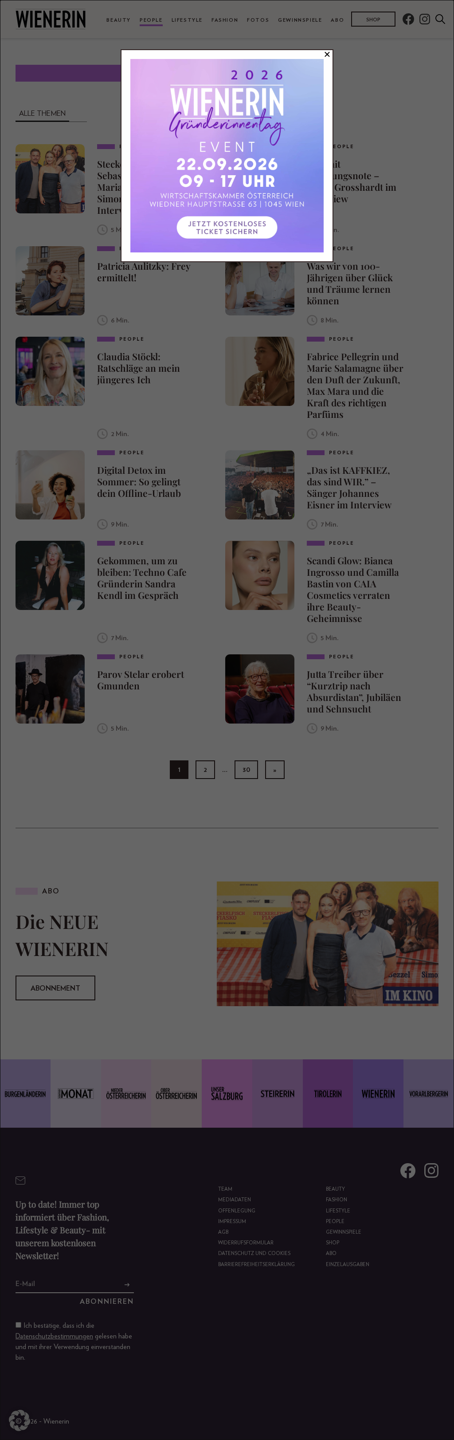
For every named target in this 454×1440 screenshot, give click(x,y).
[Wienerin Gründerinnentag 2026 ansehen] (227, 155)
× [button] (327, 54)
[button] (19, 1420)
